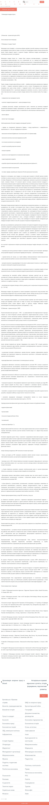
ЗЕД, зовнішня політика (11, 731)
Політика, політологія (33, 765)
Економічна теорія (9, 727)
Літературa (6, 744)
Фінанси (5, 794)
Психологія (6, 776)
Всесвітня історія (8, 710)
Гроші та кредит (8, 716)
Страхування (29, 783)
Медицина (29, 748)
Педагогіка (29, 759)
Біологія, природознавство (12, 706)
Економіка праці (8, 723)
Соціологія (6, 783)
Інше (27, 734)
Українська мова (8, 790)
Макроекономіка (31, 744)
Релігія (27, 779)
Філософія (28, 790)
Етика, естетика (30, 727)
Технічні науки (7, 786)
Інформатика (7, 734)
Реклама (5, 779)
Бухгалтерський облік (33, 706)
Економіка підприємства (34, 720)
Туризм (27, 786)
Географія (28, 710)
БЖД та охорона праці (33, 702)
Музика (5, 759)
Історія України (7, 741)
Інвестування (30, 731)
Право (27, 769)
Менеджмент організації (11, 752)
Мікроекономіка (8, 755)
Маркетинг (6, 748)
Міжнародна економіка (33, 752)
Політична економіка (10, 769)
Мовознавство (30, 755)
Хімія (27, 794)
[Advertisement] (24, 23)
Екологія (5, 720)
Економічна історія (32, 723)
